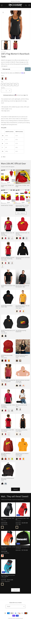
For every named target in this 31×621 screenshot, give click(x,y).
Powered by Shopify (19, 618)
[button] (1, 5)
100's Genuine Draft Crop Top (21, 405)
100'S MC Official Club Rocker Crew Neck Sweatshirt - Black (22, 286)
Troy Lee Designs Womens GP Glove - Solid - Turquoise (8, 576)
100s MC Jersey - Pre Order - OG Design (7, 186)
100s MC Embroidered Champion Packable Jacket (22, 454)
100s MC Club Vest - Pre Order (7, 205)
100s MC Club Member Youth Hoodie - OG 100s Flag (23, 258)
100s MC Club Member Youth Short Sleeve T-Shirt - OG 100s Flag (7, 258)
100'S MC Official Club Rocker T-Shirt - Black (8, 286)
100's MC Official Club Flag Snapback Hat (21, 331)
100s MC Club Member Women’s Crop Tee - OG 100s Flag (22, 356)
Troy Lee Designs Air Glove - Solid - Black (8, 519)
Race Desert (13, 618)
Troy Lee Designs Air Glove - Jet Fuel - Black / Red (8, 547)
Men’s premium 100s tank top (21, 429)
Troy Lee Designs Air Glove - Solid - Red (22, 519)
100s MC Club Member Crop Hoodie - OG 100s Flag (22, 381)
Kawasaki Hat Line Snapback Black (22, 546)
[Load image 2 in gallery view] (15, 45)
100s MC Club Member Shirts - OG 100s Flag (7, 233)
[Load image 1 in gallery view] (5, 45)
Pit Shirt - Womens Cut (21, 213)
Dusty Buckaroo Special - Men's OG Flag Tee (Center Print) (22, 306)
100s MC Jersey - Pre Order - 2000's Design (22, 186)
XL (16, 84)
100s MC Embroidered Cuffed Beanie (6, 356)
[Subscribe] (23, 606)
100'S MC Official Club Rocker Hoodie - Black (6, 306)
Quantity (3, 87)
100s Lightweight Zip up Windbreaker (5, 454)
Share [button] (4, 156)
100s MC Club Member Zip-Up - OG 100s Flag (8, 331)
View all (15, 489)
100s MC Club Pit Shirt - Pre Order (22, 205)
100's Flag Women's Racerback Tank (8, 380)
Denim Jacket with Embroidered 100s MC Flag (7, 479)
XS (2, 84)
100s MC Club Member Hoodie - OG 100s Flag (22, 233)
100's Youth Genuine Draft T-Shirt (7, 429)
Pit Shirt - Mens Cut (20, 209)
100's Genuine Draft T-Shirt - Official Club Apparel (8, 405)
